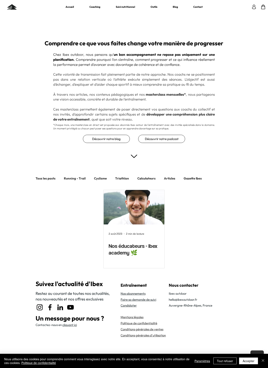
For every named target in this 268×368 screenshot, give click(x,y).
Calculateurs (146, 178)
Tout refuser (225, 361)
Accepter (248, 361)
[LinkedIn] (60, 307)
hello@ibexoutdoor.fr (183, 300)
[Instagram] (40, 307)
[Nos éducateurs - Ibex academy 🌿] (134, 207)
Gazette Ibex (193, 178)
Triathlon (122, 178)
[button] (154, 7)
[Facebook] (50, 307)
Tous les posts (45, 178)
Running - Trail (75, 178)
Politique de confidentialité (38, 363)
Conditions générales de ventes (142, 329)
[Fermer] (262, 361)
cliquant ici (69, 325)
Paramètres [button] (202, 361)
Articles (169, 178)
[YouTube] (70, 307)
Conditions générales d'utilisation (143, 335)
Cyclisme (100, 178)
